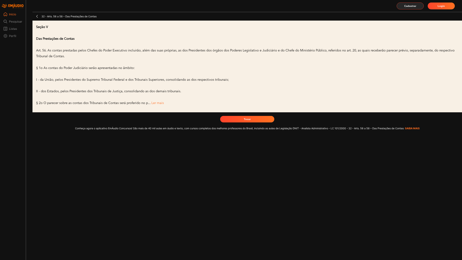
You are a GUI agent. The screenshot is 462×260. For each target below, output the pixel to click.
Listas (13, 29)
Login (441, 6)
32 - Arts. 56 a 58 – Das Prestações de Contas (69, 16)
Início (12, 14)
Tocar (247, 119)
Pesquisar (15, 21)
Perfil (12, 36)
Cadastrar (410, 6)
